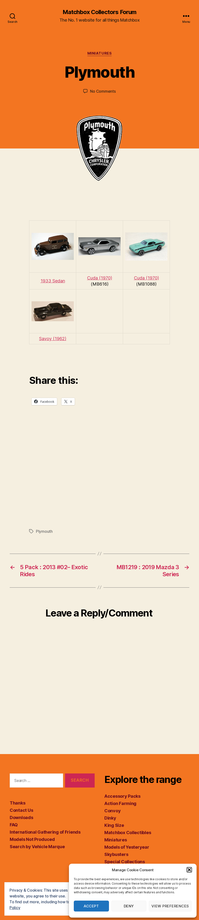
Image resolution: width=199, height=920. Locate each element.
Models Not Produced (32, 839)
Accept (91, 906)
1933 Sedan (53, 280)
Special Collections (124, 861)
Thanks (17, 802)
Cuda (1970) (99, 277)
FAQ (14, 824)
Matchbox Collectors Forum (99, 12)
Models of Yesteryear (126, 847)
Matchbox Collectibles (127, 832)
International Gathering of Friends (45, 832)
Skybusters (116, 854)
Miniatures (99, 53)
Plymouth (44, 531)
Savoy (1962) (52, 338)
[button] (189, 869)
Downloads (21, 817)
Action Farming (120, 803)
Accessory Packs (122, 796)
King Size (114, 825)
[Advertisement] (99, 476)
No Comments (103, 91)
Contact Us (21, 810)
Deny (129, 906)
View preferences (170, 906)
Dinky (110, 818)
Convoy (112, 810)
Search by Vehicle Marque (37, 846)
